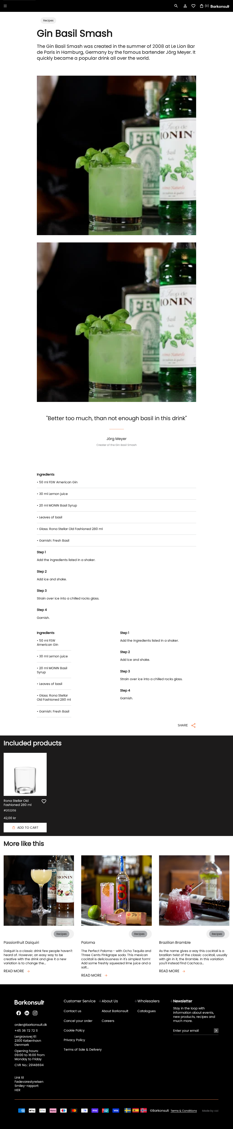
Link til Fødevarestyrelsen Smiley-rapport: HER (29, 1083)
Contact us (72, 1011)
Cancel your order (78, 1021)
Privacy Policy (74, 1040)
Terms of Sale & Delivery (83, 1049)
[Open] (5, 6)
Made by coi (210, 1111)
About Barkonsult (115, 1011)
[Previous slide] (11, 569)
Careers (108, 1021)
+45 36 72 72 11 (26, 1030)
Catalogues (146, 1011)
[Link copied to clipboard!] (116, 729)
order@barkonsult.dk (31, 1024)
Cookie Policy (74, 1030)
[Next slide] (221, 569)
